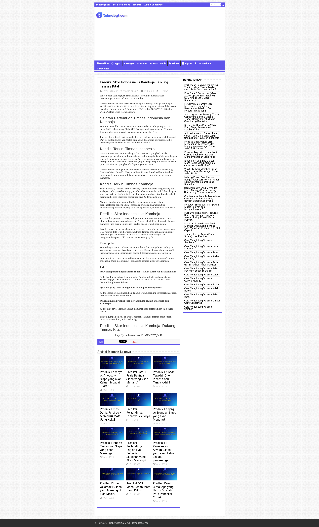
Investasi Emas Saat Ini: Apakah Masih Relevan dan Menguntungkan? (201, 207)
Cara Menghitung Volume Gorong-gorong (198, 279)
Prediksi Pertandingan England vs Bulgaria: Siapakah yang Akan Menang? (136, 451)
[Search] (223, 5)
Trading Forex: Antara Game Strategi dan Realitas (199, 235)
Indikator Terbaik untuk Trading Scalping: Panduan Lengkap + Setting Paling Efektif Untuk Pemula (201, 216)
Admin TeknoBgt (110, 91)
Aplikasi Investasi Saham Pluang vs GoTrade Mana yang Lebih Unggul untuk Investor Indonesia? (202, 135)
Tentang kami (103, 4)
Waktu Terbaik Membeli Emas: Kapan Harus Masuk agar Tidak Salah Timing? (201, 171)
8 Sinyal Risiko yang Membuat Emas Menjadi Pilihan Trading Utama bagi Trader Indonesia (200, 190)
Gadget (130, 63)
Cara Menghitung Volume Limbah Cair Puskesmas (202, 301)
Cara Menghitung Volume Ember (202, 284)
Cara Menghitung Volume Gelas (201, 252)
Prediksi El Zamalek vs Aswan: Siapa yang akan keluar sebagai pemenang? (164, 451)
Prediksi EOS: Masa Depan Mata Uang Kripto (138, 487)
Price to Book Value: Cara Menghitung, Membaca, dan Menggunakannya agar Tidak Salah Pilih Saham (199, 145)
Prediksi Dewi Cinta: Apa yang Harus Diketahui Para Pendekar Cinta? (163, 490)
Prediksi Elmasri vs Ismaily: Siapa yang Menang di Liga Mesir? (111, 489)
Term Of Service (121, 4)
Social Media (159, 63)
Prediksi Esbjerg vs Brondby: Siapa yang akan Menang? (164, 414)
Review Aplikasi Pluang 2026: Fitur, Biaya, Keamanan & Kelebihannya (200, 127)
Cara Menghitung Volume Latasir (202, 274)
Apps (117, 63)
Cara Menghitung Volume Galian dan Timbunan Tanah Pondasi (201, 263)
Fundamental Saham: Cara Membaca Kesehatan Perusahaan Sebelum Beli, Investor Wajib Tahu (198, 107)
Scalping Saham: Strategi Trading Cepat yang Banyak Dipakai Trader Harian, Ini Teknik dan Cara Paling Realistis (202, 118)
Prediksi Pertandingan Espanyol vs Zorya (138, 412)
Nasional (206, 63)
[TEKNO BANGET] (111, 15)
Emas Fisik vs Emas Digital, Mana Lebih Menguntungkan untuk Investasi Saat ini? (199, 163)
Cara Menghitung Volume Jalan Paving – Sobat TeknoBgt (201, 269)
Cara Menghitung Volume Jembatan (198, 241)
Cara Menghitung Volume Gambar (198, 307)
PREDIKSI (149, 91)
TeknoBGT (103, 522)
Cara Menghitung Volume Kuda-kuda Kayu (201, 257)
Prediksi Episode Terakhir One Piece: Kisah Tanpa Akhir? (163, 377)
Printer (175, 63)
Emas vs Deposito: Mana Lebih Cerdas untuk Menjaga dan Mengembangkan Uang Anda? (201, 154)
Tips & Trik (190, 63)
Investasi (104, 68)
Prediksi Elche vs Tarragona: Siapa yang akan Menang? (111, 448)
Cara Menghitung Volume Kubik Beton (201, 289)
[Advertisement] (159, 39)
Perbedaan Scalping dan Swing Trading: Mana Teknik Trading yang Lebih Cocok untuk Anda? (201, 87)
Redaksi (136, 4)
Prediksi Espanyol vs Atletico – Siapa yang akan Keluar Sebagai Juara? (111, 379)
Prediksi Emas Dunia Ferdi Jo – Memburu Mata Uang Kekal (111, 414)
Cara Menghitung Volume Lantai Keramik (201, 247)
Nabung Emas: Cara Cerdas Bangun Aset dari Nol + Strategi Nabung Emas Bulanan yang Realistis (201, 181)
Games (143, 63)
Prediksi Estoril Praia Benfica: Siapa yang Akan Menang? (137, 377)
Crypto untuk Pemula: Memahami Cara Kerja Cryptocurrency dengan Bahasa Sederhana (202, 198)
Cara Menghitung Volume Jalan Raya (201, 295)
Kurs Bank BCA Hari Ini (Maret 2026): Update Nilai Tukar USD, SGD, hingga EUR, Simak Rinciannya (200, 97)
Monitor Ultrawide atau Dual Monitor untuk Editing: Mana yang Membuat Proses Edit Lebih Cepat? (202, 227)
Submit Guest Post (153, 4)
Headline (104, 63)
